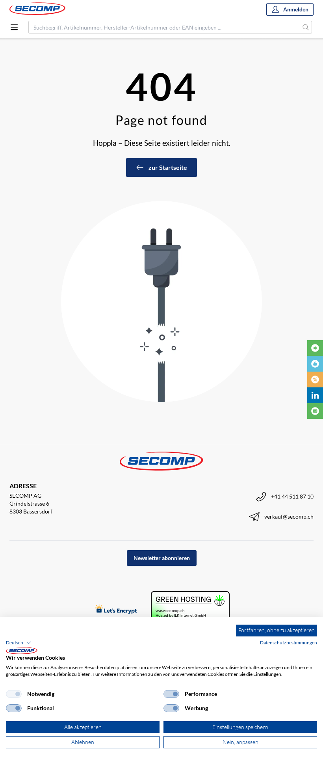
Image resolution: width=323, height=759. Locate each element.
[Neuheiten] (315, 348)
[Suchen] (306, 27)
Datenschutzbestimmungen (288, 643)
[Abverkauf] (315, 379)
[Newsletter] (315, 411)
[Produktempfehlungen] (315, 364)
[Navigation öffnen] (14, 27)
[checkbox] (14, 694)
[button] (18, 642)
